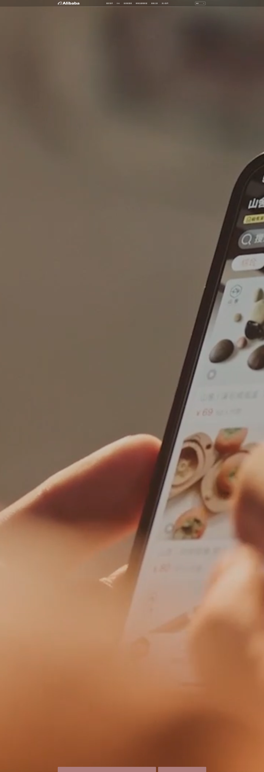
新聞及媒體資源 (141, 3)
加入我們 (165, 3)
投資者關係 (128, 3)
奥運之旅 (154, 3)
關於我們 (109, 3)
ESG (118, 3)
